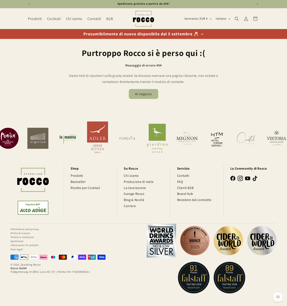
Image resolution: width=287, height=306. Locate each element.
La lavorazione (135, 188)
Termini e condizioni (22, 237)
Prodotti (77, 175)
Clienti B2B (185, 188)
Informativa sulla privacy (25, 229)
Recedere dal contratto (194, 200)
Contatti (183, 175)
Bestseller (78, 182)
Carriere (130, 206)
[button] (236, 18)
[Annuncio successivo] (257, 4)
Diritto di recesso (20, 233)
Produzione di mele (138, 182)
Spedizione (17, 241)
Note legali (17, 249)
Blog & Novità (134, 200)
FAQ (180, 182)
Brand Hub (185, 194)
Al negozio (143, 94)
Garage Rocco (134, 194)
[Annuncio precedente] (29, 4)
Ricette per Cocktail (85, 188)
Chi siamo (131, 175)
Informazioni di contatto (24, 245)
